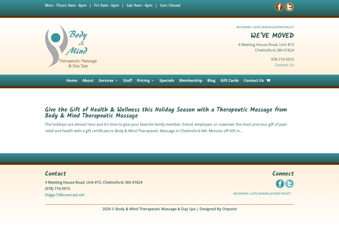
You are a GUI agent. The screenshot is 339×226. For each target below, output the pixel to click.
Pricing (143, 81)
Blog (211, 81)
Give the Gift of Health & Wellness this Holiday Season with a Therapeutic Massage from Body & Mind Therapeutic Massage (166, 113)
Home (71, 81)
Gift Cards (229, 81)
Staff (127, 81)
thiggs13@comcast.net (64, 194)
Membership (190, 81)
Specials (166, 81)
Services (106, 81)
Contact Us (284, 64)
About (88, 81)
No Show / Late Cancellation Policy (262, 193)
